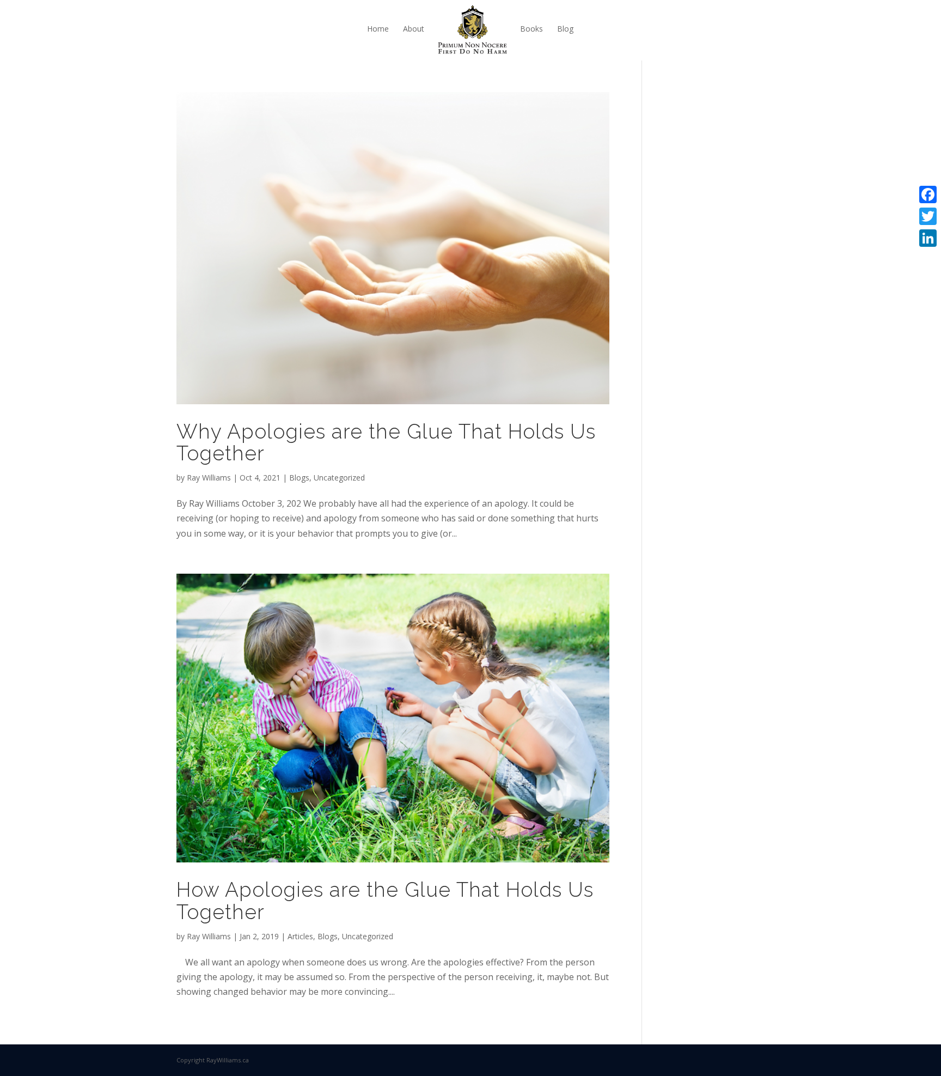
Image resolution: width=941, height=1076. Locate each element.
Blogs (299, 477)
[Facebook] (928, 194)
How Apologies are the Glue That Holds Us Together (385, 901)
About (413, 28)
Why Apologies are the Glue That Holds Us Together (386, 443)
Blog (565, 28)
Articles (300, 936)
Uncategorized (339, 477)
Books (531, 28)
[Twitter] (928, 216)
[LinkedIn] (928, 238)
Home (378, 28)
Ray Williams (209, 477)
